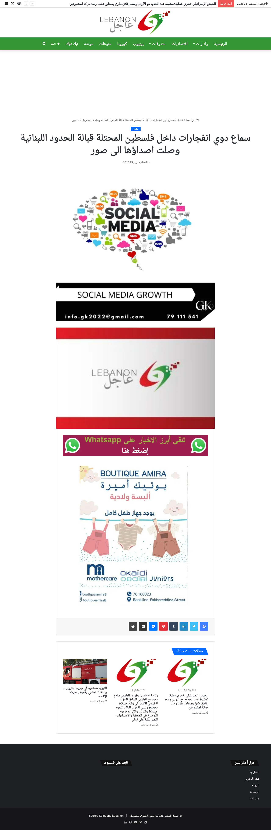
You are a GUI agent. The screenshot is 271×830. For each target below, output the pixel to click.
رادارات (202, 44)
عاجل (180, 120)
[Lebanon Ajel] (135, 22)
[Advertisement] (135, 84)
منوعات (105, 44)
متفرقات (159, 44)
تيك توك (72, 44)
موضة (88, 44)
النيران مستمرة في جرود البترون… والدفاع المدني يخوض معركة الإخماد (85, 692)
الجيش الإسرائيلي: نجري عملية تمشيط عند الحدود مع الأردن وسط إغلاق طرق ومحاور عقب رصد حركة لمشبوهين (142, 4)
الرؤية (255, 785)
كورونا (122, 44)
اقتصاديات (180, 44)
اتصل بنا (254, 772)
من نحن (254, 798)
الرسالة (254, 791)
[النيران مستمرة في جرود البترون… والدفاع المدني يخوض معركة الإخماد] (85, 671)
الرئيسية (220, 44)
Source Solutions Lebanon (106, 815)
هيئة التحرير (252, 778)
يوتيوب (138, 44)
